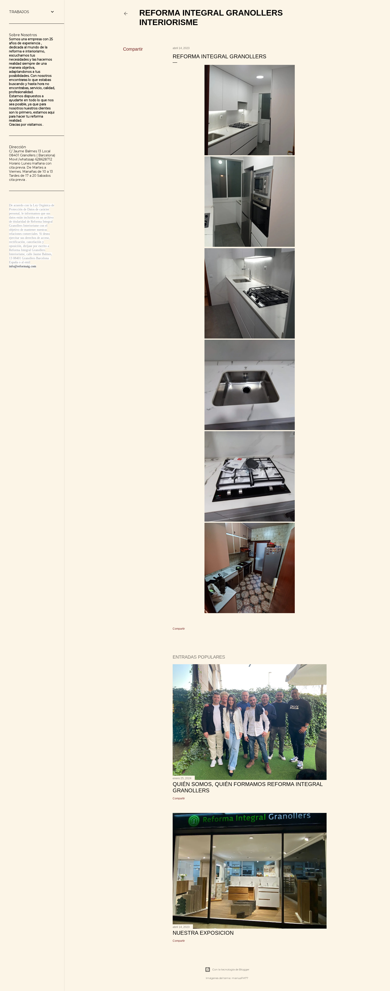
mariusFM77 (240, 978)
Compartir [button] (133, 49)
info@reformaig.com (22, 266)
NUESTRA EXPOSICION (203, 933)
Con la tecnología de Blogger (230, 969)
